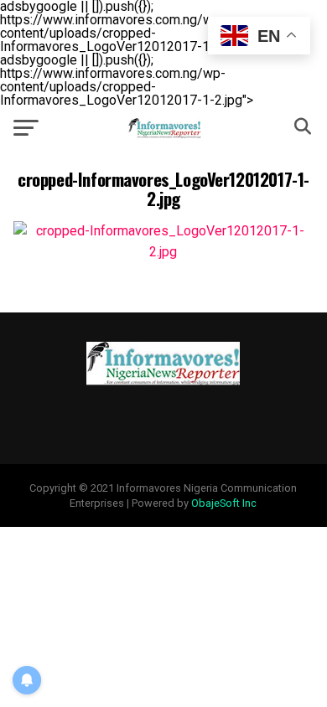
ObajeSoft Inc (224, 503)
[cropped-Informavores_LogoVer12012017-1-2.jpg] (163, 252)
